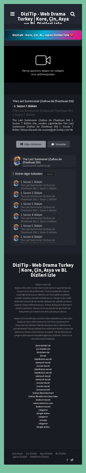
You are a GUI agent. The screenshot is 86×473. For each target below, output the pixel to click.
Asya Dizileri (46, 453)
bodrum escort (43, 399)
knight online (43, 413)
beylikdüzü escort (43, 358)
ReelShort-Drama (39, 456)
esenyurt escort (43, 362)
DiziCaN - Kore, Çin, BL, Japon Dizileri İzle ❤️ (43, 35)
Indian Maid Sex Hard (43, 392)
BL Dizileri (61, 453)
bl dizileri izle (43, 352)
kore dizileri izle (43, 345)
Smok (43, 355)
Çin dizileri (31, 453)
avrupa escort (43, 389)
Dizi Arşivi (17, 453)
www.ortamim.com (43, 403)
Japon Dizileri (19, 456)
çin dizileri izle (43, 348)
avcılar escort (43, 365)
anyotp (43, 420)
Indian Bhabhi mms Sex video (43, 396)
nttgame (43, 409)
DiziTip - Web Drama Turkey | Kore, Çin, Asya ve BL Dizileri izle (43, 19)
